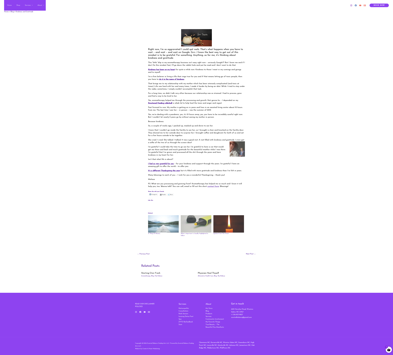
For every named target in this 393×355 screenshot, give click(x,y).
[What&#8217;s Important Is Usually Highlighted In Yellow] (196, 224)
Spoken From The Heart (221, 233)
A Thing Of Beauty (154, 233)
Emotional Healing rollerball (160, 103)
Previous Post (143, 254)
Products (209, 314)
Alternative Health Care (205, 276)
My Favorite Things (213, 322)
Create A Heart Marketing (151, 348)
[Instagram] (351, 5)
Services (28, 5)
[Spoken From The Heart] (228, 224)
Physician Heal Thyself (208, 273)
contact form (213, 186)
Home (9, 5)
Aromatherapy (145, 276)
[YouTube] (360, 5)
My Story (209, 308)
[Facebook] (356, 5)
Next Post (251, 254)
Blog (152, 276)
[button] (32, 5)
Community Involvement (215, 319)
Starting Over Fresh (150, 273)
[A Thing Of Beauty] (163, 224)
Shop (18, 5)
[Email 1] (365, 5)
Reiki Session (183, 314)
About (39, 5)
